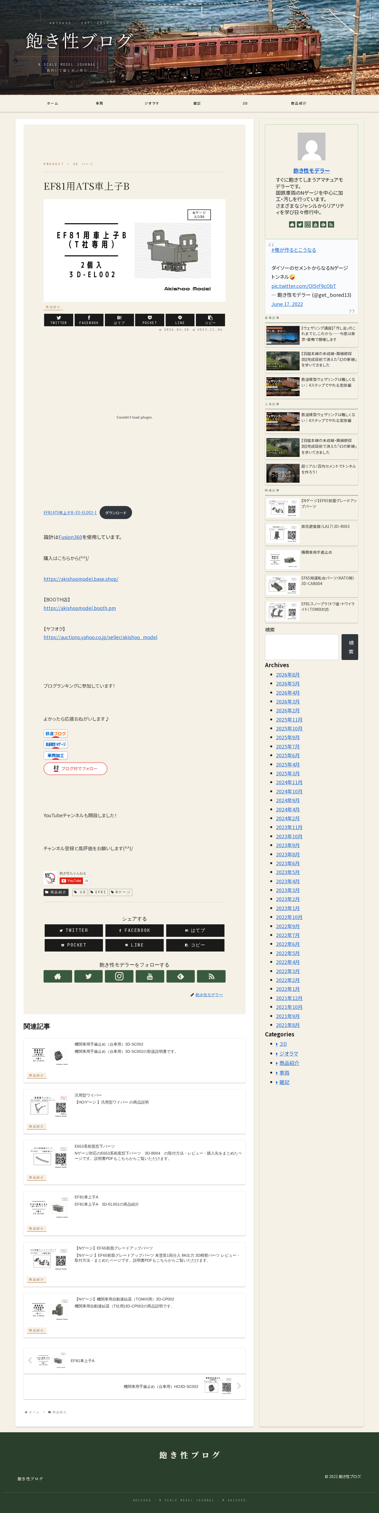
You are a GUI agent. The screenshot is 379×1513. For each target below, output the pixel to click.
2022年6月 (288, 943)
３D (82, 892)
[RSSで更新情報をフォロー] (211, 976)
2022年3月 (288, 970)
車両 (284, 1072)
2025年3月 (288, 773)
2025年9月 (288, 737)
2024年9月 (288, 800)
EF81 (100, 892)
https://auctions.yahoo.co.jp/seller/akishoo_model (100, 637)
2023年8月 (288, 853)
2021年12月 (289, 997)
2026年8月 (288, 674)
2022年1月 (288, 988)
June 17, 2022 (287, 303)
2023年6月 (288, 863)
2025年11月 (289, 719)
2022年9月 (288, 925)
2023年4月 (288, 880)
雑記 (284, 1082)
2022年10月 (289, 916)
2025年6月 (288, 755)
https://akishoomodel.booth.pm (80, 607)
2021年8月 (288, 1024)
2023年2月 (288, 898)
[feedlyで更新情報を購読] (180, 976)
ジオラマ (288, 1053)
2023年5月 (288, 872)
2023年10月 (289, 836)
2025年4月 (288, 764)
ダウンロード (116, 512)
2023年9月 (288, 845)
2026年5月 (288, 683)
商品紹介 (58, 892)
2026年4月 (288, 692)
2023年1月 (288, 908)
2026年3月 (288, 701)
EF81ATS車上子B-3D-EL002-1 (70, 512)
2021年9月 (288, 1015)
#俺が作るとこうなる (293, 249)
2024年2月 (288, 818)
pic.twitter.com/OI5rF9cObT (303, 285)
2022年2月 (288, 979)
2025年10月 (289, 728)
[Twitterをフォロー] (88, 976)
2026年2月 (288, 710)
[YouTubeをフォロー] (150, 976)
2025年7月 (288, 746)
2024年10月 (289, 791)
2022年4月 (288, 961)
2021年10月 (289, 1006)
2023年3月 (288, 890)
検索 (270, 629)
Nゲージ (123, 892)
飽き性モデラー (311, 170)
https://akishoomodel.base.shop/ (81, 578)
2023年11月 (289, 827)
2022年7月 (288, 934)
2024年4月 (288, 809)
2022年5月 (288, 953)
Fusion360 (70, 536)
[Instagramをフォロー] (119, 976)
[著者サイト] (58, 976)
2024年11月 (289, 782)
